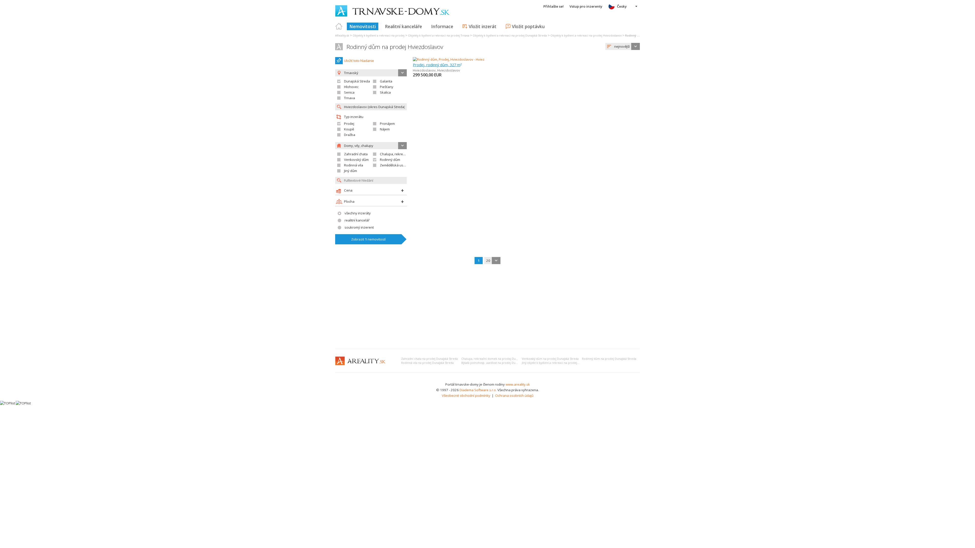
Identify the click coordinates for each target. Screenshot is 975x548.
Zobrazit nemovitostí (368, 239)
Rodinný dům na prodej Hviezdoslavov (395, 47)
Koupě (349, 129)
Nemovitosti (362, 26)
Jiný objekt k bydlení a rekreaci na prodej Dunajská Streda (560, 363)
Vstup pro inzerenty (586, 6)
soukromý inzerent (359, 227)
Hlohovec (351, 86)
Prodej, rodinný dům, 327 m (437, 64)
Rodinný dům (390, 159)
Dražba (349, 134)
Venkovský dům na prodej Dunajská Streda (550, 359)
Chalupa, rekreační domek (400, 154)
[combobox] (622, 46)
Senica (349, 92)
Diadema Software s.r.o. (478, 390)
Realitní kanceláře (403, 26)
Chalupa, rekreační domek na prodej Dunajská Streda (497, 359)
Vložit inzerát (482, 26)
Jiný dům (350, 170)
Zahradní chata (356, 154)
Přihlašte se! (553, 6)
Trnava (349, 98)
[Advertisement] (487, 306)
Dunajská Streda (357, 81)
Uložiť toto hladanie (359, 60)
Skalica (385, 92)
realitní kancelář (357, 220)
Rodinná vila (353, 165)
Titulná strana (339, 26)
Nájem (385, 129)
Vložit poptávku (528, 26)
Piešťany (386, 86)
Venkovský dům (356, 159)
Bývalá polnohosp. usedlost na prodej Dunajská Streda (497, 363)
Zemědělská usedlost (396, 165)
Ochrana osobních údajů (514, 395)
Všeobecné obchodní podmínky (466, 395)
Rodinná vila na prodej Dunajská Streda (427, 363)
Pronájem (387, 123)
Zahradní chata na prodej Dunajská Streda (429, 359)
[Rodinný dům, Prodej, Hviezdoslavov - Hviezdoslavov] (454, 59)
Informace (442, 26)
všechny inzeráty (358, 213)
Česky (622, 6)
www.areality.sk (518, 384)
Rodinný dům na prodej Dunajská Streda (609, 359)
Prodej (349, 123)
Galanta (386, 81)
